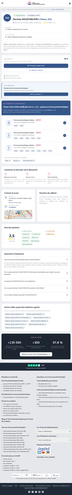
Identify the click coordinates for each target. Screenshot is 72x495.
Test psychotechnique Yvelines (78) (13, 445)
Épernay (16, 160)
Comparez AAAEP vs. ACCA (11, 468)
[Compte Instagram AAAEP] (32, 492)
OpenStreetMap (22, 218)
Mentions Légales (7, 486)
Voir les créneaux (35, 94)
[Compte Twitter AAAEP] (36, 492)
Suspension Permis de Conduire (12, 386)
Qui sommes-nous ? (9, 461)
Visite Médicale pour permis (47, 381)
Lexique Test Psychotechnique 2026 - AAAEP (16, 384)
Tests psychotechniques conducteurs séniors (16, 413)
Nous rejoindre (7, 463)
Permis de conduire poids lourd (12, 409)
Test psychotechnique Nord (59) (12, 433)
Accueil (3, 9)
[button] (69, 3)
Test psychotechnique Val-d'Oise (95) (14, 431)
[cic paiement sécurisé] (53, 451)
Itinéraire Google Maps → (16, 202)
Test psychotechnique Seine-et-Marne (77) (16, 436)
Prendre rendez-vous (37, 66)
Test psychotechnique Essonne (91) (13, 442)
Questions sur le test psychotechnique (51, 377)
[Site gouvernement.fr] (26, 475)
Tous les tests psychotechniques (14, 427)
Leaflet (15, 218)
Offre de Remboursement (43, 486)
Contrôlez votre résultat (46, 457)
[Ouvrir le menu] (2, 3)
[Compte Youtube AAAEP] (39, 492)
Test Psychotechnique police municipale (50, 406)
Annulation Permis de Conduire (12, 388)
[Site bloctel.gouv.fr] (56, 475)
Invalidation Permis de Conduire (12, 390)
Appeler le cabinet (37, 70)
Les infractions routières (10, 415)
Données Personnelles (26, 486)
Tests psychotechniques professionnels (51, 390)
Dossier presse (7, 459)
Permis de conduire (9, 401)
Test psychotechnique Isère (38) (12, 438)
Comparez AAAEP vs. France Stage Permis (15, 470)
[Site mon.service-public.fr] (36, 475)
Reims (7, 160)
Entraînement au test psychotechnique (16, 394)
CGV (16, 486)
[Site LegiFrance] (16, 475)
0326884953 (12, 207)
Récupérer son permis (10, 377)
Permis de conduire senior (11, 411)
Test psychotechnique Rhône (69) (13, 440)
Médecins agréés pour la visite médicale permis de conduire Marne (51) (25, 9)
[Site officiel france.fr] (46, 475)
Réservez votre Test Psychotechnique (35, 354)
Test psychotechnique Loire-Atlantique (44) (16, 451)
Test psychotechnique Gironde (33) (13, 447)
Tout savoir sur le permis (10, 404)
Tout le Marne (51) (28, 160)
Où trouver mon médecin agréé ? (48, 386)
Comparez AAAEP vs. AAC (11, 466)
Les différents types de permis (12, 406)
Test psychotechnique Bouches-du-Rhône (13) (17, 449)
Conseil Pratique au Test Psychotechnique (15, 397)
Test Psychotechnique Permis (12, 381)
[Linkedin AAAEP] (42, 492)
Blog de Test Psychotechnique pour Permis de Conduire (17, 420)
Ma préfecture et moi (44, 384)
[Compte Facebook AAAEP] (29, 492)
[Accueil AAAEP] (36, 3)
